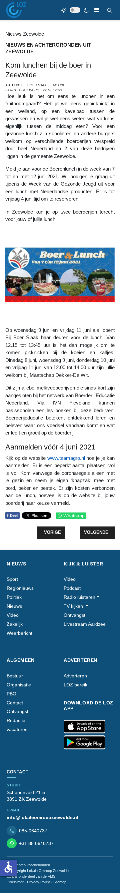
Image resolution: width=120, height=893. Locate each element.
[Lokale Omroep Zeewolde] (16, 10)
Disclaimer (15, 882)
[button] (81, 597)
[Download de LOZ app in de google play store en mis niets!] (84, 742)
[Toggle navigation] (96, 10)
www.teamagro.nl (66, 458)
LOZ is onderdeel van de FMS (31, 876)
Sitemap (59, 882)
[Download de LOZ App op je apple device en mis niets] (84, 727)
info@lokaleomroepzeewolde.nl (42, 817)
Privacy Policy (38, 882)
